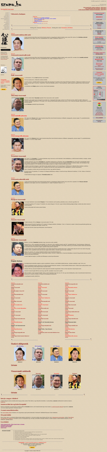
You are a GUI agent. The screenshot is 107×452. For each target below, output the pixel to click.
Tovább (12, 285)
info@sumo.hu (99, 112)
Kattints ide (3, 401)
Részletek (99, 27)
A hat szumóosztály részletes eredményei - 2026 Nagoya (94, 7)
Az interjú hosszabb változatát (57, 406)
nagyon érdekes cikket (7, 412)
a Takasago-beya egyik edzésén (58, 417)
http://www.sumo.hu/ (99, 113)
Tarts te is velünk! (99, 49)
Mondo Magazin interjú (99, 68)
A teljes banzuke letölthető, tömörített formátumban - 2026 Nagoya (92, 9)
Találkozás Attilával (99, 69)
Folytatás (14, 365)
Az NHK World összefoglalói (99, 39)
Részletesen (99, 65)
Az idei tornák (99, 19)
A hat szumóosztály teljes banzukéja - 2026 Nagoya (95, 8)
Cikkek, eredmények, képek (99, 66)
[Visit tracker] (99, 89)
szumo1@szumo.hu (4, 54)
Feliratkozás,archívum (99, 25)
